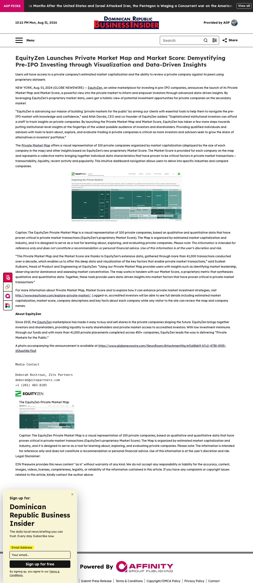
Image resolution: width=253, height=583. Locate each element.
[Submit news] (8, 277)
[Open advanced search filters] (214, 40)
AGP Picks (12, 6)
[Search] (205, 40)
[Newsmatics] (8, 305)
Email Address (21, 547)
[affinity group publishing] (8, 296)
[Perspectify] (8, 287)
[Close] (72, 494)
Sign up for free (40, 564)
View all (244, 6)
